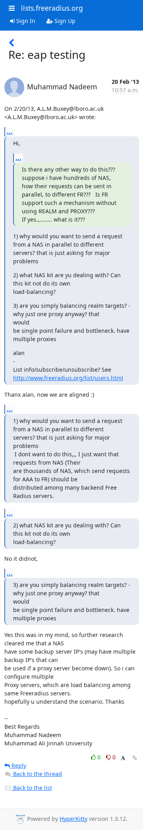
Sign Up (64, 21)
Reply (18, 765)
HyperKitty (73, 818)
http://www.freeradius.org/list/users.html (68, 378)
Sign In (25, 21)
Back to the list (32, 787)
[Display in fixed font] (123, 758)
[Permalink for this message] (134, 758)
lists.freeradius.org (52, 8)
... (10, 131)
